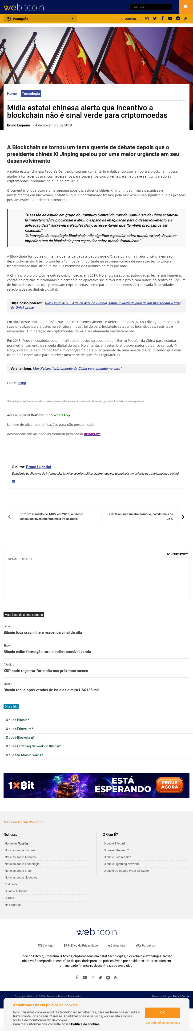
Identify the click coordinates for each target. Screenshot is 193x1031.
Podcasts (11, 884)
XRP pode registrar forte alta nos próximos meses (46, 671)
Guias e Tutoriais (16, 891)
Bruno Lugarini (38, 467)
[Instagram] (147, 18)
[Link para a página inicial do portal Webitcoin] (96, 931)
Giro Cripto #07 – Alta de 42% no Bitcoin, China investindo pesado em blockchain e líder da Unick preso (95, 305)
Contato (47, 945)
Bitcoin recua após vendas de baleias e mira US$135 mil (51, 690)
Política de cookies (85, 1024)
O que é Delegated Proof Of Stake (126, 870)
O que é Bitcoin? (17, 720)
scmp (22, 382)
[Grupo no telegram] (178, 18)
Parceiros (148, 945)
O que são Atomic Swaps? (24, 755)
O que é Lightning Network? (122, 864)
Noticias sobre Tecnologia (22, 864)
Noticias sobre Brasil (18, 870)
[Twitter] (154, 18)
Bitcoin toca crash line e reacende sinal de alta (43, 633)
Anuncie (131, 19)
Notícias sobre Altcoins (20, 857)
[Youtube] (170, 18)
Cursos (9, 898)
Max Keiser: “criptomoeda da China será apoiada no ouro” (77, 368)
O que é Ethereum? (19, 729)
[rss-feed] (185, 18)
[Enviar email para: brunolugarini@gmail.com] (13, 481)
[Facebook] (162, 18)
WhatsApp (61, 415)
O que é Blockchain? (20, 737)
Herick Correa (181, 996)
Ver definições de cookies (162, 1023)
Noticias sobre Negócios (21, 877)
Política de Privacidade (82, 945)
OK (162, 1012)
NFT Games (13, 904)
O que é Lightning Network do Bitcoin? (33, 746)
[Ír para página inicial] (64, 7)
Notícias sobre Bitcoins (20, 850)
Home (12, 93)
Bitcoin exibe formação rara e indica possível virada (47, 652)
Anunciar (119, 945)
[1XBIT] (96, 785)
